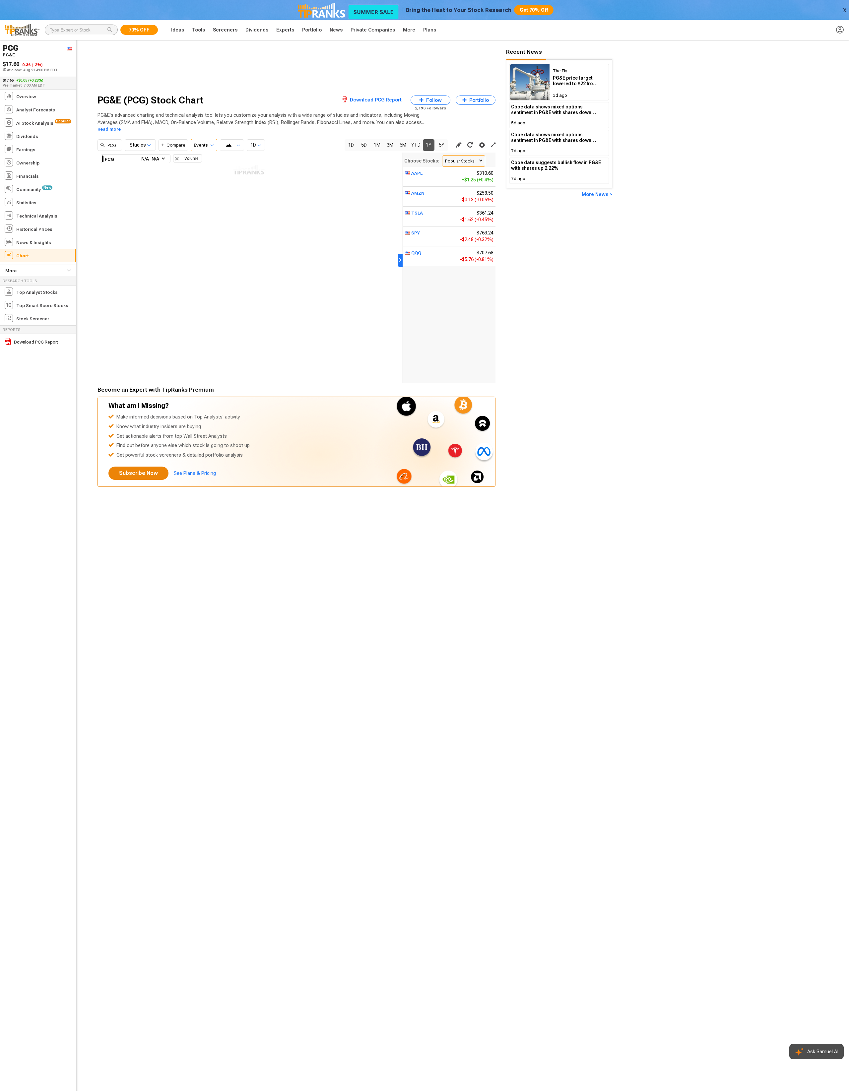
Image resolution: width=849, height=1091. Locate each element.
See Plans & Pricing (195, 473)
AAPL (417, 173)
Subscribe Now (138, 473)
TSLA (417, 213)
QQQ (416, 252)
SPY (415, 232)
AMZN (417, 193)
